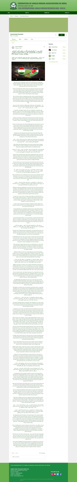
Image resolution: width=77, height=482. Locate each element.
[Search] (56, 35)
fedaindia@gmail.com (18, 475)
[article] (28, 252)
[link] (14, 39)
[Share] (44, 46)
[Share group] (66, 35)
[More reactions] (16, 453)
